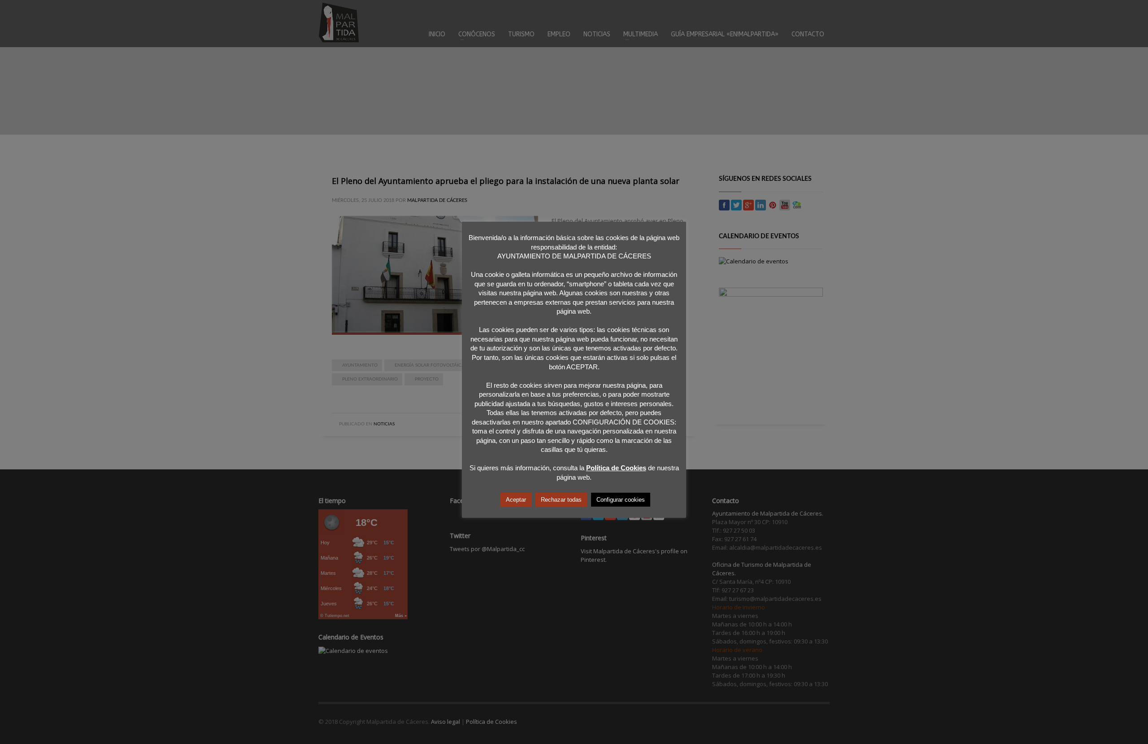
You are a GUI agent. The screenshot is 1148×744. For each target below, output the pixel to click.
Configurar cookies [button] (620, 499)
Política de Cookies (616, 468)
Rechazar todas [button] (561, 499)
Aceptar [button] (516, 499)
